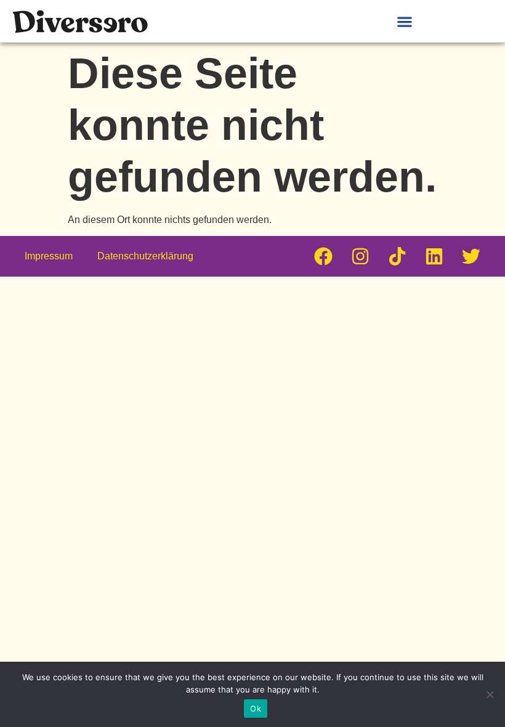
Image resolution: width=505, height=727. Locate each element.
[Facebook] (323, 256)
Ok (255, 708)
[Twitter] (471, 256)
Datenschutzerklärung (145, 256)
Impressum (49, 256)
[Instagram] (360, 256)
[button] (404, 21)
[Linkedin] (434, 256)
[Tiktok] (397, 256)
